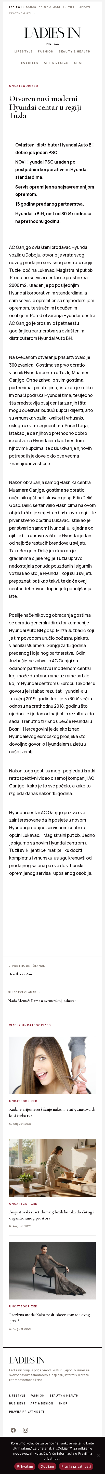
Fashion (46, 51)
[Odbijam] (98, 1455)
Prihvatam (25, 1466)
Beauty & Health (74, 51)
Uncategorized (23, 86)
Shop (79, 62)
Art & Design (56, 62)
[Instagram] (25, 1430)
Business (30, 62)
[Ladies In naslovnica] (52, 32)
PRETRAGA (52, 43)
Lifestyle (24, 51)
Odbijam (47, 1466)
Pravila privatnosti (26, 1411)
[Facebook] (13, 1430)
